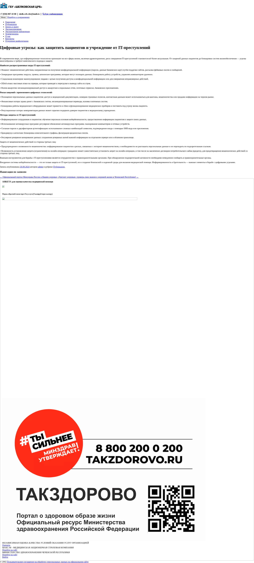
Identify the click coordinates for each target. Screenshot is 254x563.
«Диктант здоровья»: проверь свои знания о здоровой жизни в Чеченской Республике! (98, 177)
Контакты (9, 39)
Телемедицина (11, 34)
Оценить (6, 545)
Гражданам (10, 22)
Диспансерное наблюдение (17, 31)
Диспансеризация (13, 29)
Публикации (11, 24)
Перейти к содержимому (18, 17)
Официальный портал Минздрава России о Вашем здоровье (28, 177)
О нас (7, 36)
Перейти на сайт (9, 550)
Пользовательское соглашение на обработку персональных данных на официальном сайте (48, 562)
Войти (5, 557)
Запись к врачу (12, 27)
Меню (3, 17)
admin (40, 167)
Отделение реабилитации (16, 41)
